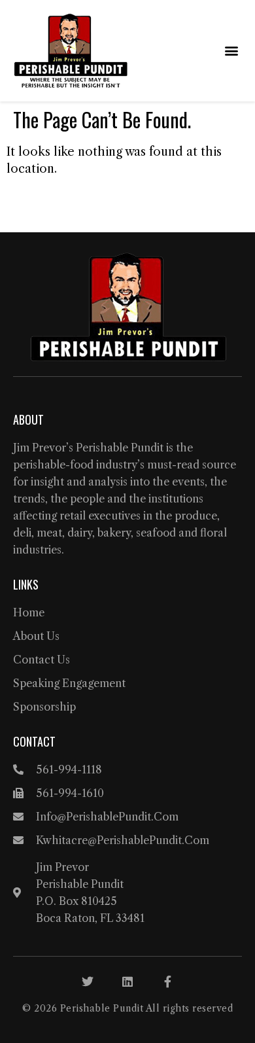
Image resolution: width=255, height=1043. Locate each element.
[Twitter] (87, 981)
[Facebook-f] (167, 981)
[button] (231, 51)
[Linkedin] (127, 981)
